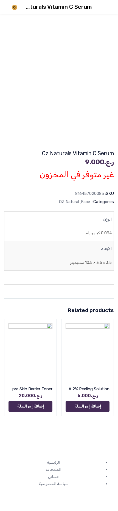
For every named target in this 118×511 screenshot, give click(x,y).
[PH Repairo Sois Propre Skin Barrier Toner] (30, 352)
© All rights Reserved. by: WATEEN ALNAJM (59, 494)
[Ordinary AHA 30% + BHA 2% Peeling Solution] (87, 352)
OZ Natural (69, 201)
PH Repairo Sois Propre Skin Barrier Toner (30, 388)
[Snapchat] (92, 450)
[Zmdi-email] (78, 450)
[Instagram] (107, 450)
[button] (87, 406)
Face (85, 201)
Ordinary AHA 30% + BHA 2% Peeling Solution (87, 388)
